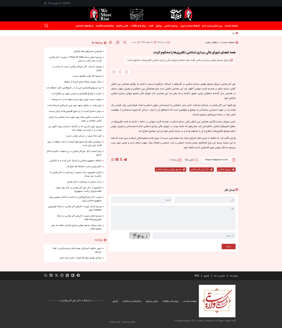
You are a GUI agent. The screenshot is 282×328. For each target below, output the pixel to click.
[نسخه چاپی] (110, 42)
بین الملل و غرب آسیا (212, 26)
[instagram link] (61, 275)
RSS (197, 276)
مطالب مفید (211, 42)
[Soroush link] (78, 275)
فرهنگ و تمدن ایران (190, 26)
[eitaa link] (51, 275)
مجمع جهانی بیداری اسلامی (169, 169)
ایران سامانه (115, 322)
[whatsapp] (113, 159)
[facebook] (117, 159)
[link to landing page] (141, 14)
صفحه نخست (231, 26)
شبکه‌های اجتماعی (84, 26)
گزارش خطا (189, 159)
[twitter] (121, 159)
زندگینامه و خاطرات (105, 26)
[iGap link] (72, 275)
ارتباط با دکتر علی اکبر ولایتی (75, 300)
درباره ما (234, 276)
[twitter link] (56, 275)
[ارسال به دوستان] (125, 42)
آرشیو (206, 276)
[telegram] (125, 159)
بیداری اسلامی (171, 26)
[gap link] (45, 275)
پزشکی (159, 26)
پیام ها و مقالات (138, 26)
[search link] (46, 25)
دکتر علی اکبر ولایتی (200, 169)
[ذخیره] (117, 42)
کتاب (150, 26)
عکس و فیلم (122, 26)
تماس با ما (219, 276)
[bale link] (67, 275)
